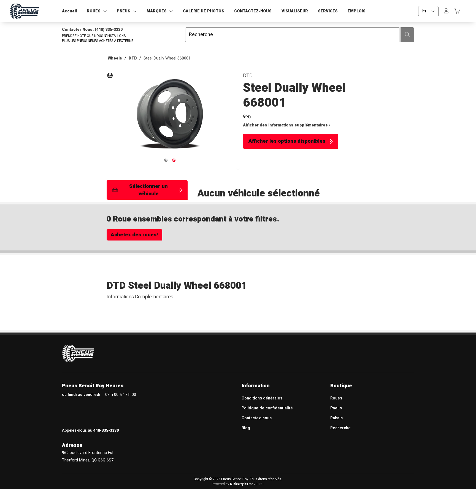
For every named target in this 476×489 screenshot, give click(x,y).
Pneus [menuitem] (336, 408)
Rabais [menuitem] (336, 418)
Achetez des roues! (134, 235)
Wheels (115, 58)
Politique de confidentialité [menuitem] (267, 408)
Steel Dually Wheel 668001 (167, 58)
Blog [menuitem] (246, 428)
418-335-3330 (106, 430)
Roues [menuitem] (336, 398)
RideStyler (239, 484)
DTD (133, 58)
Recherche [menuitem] (340, 428)
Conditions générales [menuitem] (262, 398)
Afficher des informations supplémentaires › (286, 125)
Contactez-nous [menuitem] (257, 418)
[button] (170, 116)
